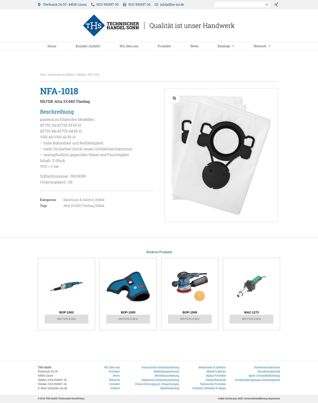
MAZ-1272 (251, 312)
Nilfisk (81, 74)
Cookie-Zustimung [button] (227, 398)
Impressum (274, 398)
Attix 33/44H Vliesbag (78, 206)
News (194, 46)
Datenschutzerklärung (255, 398)
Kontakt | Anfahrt (88, 46)
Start (43, 74)
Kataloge (224, 46)
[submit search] (267, 5)
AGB (240, 398)
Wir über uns (129, 46)
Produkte (164, 46)
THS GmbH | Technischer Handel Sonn (65, 398)
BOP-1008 (190, 312)
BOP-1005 (128, 312)
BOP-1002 (66, 312)
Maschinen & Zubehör (61, 74)
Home (52, 46)
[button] (174, 98)
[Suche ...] (238, 4)
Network (260, 46)
